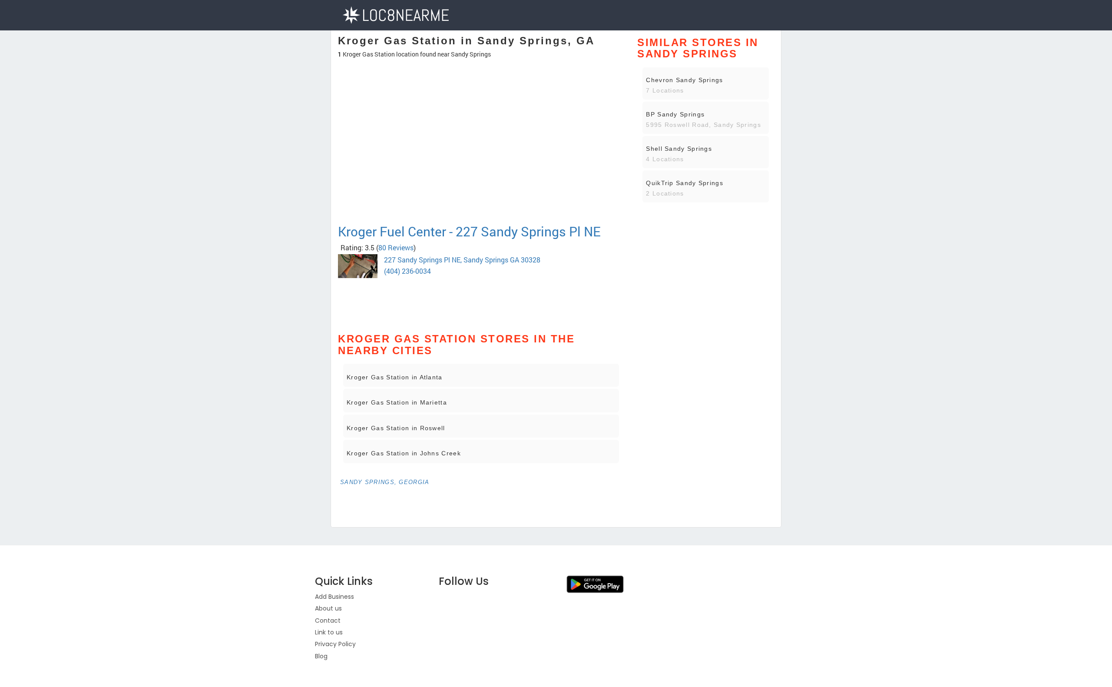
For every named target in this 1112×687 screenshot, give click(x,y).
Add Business (334, 596)
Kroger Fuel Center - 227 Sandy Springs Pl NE (469, 231)
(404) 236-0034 (407, 270)
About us (328, 608)
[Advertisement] (481, 192)
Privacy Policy (335, 644)
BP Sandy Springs (675, 114)
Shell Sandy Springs (679, 148)
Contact (328, 620)
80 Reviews (396, 247)
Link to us (329, 632)
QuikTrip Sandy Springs (684, 182)
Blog (321, 656)
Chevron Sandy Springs (684, 79)
